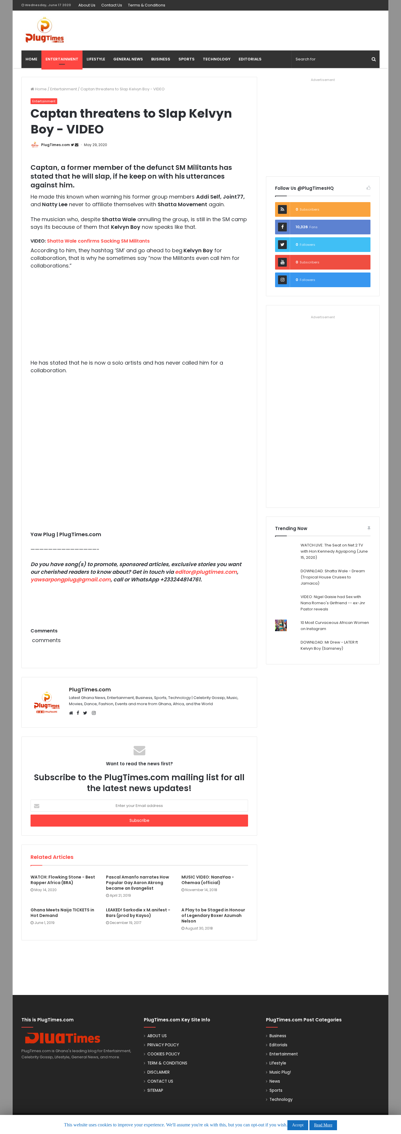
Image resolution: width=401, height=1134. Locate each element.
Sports (275, 1090)
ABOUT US (157, 1036)
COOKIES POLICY (163, 1054)
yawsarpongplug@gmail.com (71, 579)
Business (277, 1036)
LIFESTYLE (96, 59)
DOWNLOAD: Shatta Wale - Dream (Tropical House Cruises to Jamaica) (333, 577)
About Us (86, 5)
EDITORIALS (250, 59)
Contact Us (111, 5)
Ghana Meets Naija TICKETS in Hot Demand (62, 912)
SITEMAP (155, 1090)
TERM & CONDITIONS (167, 1063)
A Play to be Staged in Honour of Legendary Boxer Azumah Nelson (213, 915)
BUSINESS (160, 59)
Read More (323, 1125)
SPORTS (186, 59)
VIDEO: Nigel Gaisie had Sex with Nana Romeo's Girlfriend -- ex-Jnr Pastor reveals (333, 603)
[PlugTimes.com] (78, 30)
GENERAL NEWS (128, 59)
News (274, 1081)
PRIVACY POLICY (163, 1045)
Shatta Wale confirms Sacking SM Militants (98, 241)
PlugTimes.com (55, 144)
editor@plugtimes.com (206, 572)
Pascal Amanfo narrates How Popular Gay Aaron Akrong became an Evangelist (137, 882)
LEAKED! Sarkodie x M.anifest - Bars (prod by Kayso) (138, 912)
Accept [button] (298, 1125)
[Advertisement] (261, 29)
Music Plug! (280, 1072)
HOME (31, 59)
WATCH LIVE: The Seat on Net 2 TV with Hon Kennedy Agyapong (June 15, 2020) (334, 551)
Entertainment (63, 89)
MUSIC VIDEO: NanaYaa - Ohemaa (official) (207, 880)
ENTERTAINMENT (62, 59)
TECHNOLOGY (216, 59)
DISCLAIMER (158, 1072)
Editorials (278, 1045)
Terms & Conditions (146, 5)
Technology (281, 1099)
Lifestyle (277, 1063)
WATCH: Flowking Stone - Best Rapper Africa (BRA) (63, 880)
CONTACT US (160, 1081)
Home (40, 89)
